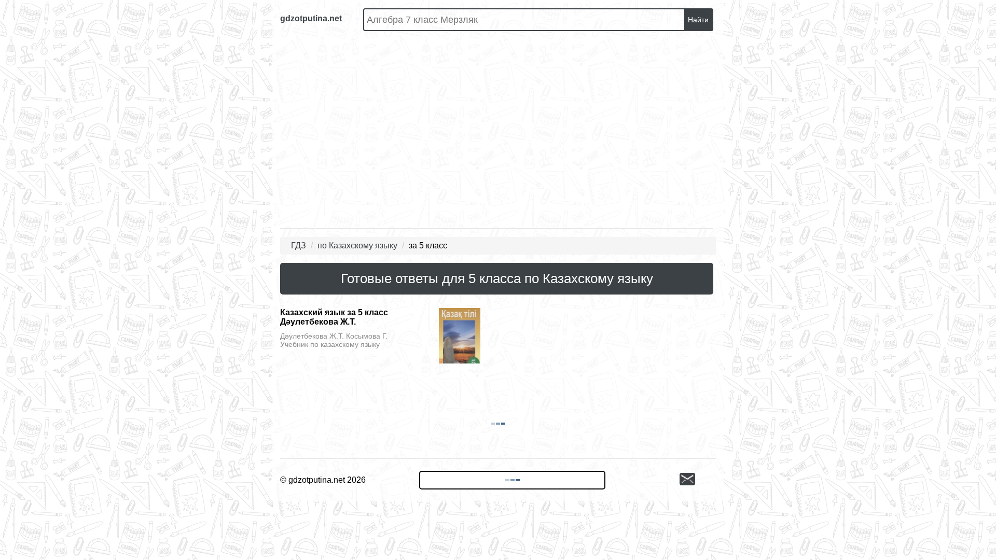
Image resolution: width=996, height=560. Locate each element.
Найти (698, 20)
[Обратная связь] (698, 479)
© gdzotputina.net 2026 (323, 479)
